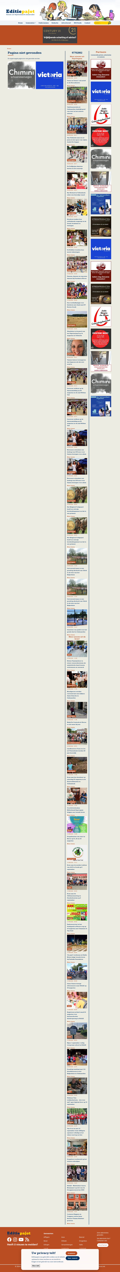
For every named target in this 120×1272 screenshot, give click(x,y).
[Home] (21, 12)
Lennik (46, 1248)
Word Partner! (102, 1245)
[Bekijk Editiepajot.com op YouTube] (21, 1241)
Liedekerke (65, 1248)
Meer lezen (71, 85)
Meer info (35, 1266)
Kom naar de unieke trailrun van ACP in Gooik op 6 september (77, 867)
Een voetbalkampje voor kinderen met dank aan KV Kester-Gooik (76, 305)
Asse (63, 1237)
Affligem (47, 1237)
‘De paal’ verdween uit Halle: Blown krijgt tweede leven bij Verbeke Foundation (77, 957)
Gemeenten (48, 1233)
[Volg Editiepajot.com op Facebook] (9, 1241)
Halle (81, 1245)
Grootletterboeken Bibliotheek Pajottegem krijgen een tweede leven (76, 810)
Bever (46, 1241)
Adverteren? (66, 23)
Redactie (55, 23)
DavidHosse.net (99, 1266)
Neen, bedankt (72, 1258)
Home (20, 23)
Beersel (81, 1237)
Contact (87, 23)
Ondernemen (44, 23)
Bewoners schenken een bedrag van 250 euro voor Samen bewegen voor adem (76, 452)
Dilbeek (64, 1241)
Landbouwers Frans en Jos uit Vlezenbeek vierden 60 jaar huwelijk (76, 751)
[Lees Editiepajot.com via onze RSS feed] (27, 1241)
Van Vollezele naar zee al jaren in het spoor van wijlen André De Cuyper (77, 140)
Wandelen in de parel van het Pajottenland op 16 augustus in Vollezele (76, 333)
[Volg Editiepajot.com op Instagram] (15, 1241)
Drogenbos (83, 1241)
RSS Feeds (78, 23)
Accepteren (71, 1253)
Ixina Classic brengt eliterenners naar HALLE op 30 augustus (76, 986)
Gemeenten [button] (30, 23)
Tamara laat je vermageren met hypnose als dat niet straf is (76, 362)
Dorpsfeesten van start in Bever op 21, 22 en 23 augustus (76, 839)
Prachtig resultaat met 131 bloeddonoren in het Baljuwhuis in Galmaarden (76, 1071)
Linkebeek (82, 1248)
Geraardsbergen (67, 1245)
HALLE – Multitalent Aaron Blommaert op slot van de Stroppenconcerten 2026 (76, 1188)
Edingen (46, 1245)
